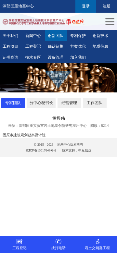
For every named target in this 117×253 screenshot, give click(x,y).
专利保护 (78, 35)
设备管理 (55, 57)
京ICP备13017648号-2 (41, 150)
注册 (106, 6)
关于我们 (10, 35)
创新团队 (55, 35)
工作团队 (94, 103)
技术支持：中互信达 (76, 150)
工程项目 (10, 46)
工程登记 (33, 46)
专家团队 (13, 103)
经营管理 (69, 103)
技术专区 (33, 57)
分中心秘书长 (41, 103)
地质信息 (100, 46)
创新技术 (100, 35)
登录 (86, 6)
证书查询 (10, 57)
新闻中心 (33, 35)
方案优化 (78, 46)
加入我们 (78, 57)
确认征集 (55, 46)
